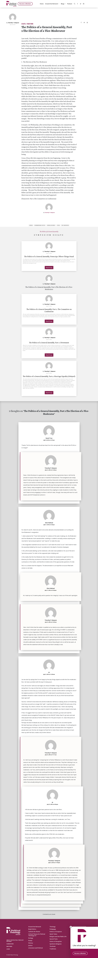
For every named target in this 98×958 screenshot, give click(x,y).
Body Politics (32, 929)
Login (8, 949)
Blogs (63, 4)
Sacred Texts (54, 939)
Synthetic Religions (55, 944)
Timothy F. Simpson (13, 22)
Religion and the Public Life (58, 936)
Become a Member (25, 4)
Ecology (30, 938)
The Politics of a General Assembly (49, 232)
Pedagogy (53, 929)
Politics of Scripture (56, 931)
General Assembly (51, 225)
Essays (23, 24)
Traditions (29, 24)
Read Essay (49, 267)
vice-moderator (65, 225)
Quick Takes (53, 934)
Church (31, 225)
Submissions (10, 944)
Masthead (9, 946)
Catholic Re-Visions (34, 931)
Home (42, 4)
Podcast (69, 4)
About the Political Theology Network (15, 940)
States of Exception (56, 941)
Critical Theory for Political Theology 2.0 (36, 934)
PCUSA (58, 225)
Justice (30, 945)
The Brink (53, 946)
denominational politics (40, 225)
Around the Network (51, 4)
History (30, 943)
